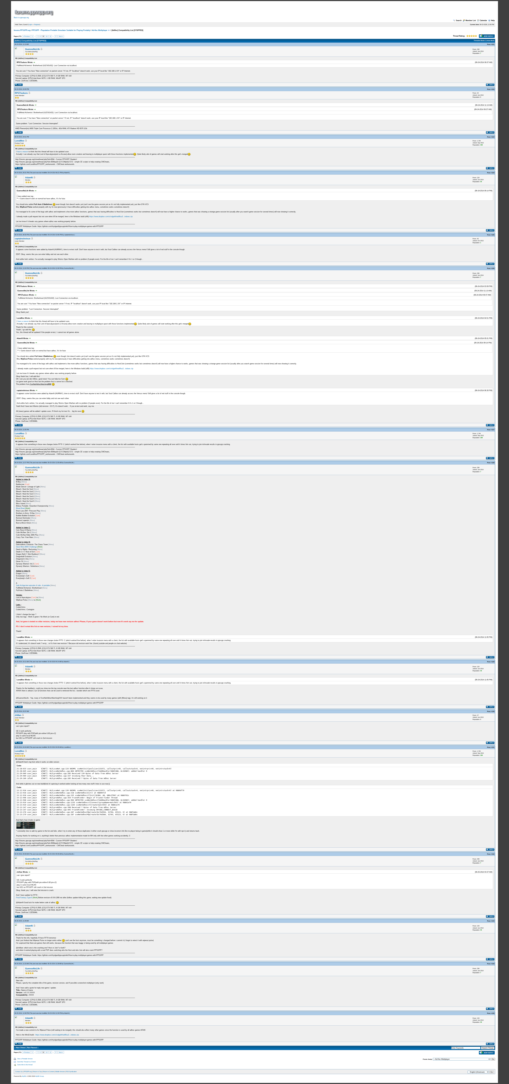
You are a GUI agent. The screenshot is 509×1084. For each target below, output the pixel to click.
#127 (492, 429)
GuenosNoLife (32, 49)
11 (50, 36)
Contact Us (19, 1071)
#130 (492, 711)
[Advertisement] (102, 10)
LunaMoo (19, 141)
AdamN (66, 172)
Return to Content (48, 1071)
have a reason (22, 152)
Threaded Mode (479, 40)
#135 (492, 1013)
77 (56, 36)
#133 (492, 921)
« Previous (26, 36)
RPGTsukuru (21, 93)
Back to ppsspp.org (21, 18)
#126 (492, 268)
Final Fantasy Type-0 (24, 898)
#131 (492, 747)
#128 (492, 462)
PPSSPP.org (28, 1071)
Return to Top (37, 1071)
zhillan (18, 715)
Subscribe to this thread (24, 1064)
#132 (492, 854)
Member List (471, 20)
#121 (492, 44)
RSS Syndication (71, 1071)
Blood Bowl (20, 508)
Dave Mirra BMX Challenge (26, 547)
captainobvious (69, 235)
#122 (492, 89)
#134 (492, 964)
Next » (61, 36)
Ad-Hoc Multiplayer (99, 30)
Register (37, 24)
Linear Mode (490, 40)
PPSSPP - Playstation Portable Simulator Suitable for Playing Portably (61, 30)
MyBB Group (39, 1076)
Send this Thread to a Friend (26, 1062)
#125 (492, 235)
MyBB (24, 1076)
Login (30, 24)
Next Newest (32, 1048)
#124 (492, 173)
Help (493, 20)
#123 (492, 137)
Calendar (483, 20)
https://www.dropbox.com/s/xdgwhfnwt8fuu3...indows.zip (111, 216)
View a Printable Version (25, 1058)
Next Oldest (20, 1048)
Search (459, 20)
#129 (492, 662)
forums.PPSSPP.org (22, 30)
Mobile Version (60, 1071)
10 (46, 36)
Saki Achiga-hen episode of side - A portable (33, 585)
